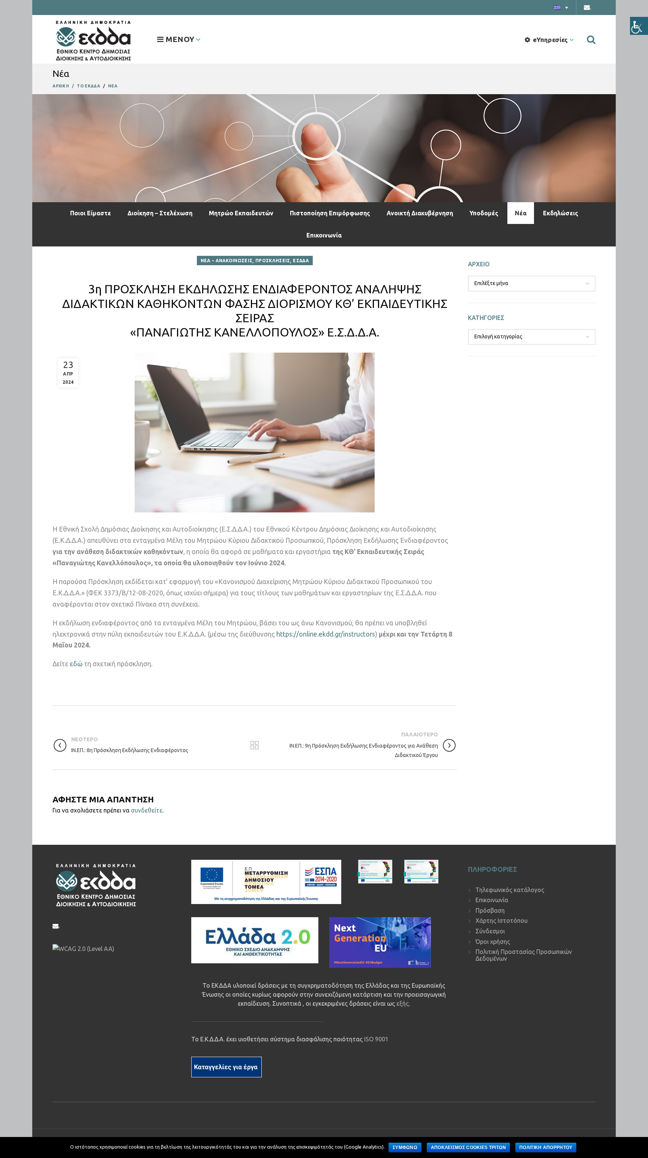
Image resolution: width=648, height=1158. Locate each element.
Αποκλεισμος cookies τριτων (468, 1147)
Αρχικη (60, 86)
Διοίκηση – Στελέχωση (160, 213)
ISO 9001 (376, 1039)
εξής (402, 1003)
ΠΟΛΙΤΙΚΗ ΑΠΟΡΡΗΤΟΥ (545, 1147)
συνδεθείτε (146, 810)
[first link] (591, 39)
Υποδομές (484, 213)
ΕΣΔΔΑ (301, 260)
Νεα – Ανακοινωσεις (226, 260)
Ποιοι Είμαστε (90, 213)
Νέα (520, 213)
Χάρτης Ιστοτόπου (502, 920)
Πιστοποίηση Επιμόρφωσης (330, 213)
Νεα (112, 86)
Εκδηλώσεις (560, 213)
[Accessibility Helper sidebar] (639, 26)
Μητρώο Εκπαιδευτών (241, 213)
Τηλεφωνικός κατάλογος (510, 889)
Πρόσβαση (490, 910)
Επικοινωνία (324, 235)
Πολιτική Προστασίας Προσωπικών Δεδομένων (524, 955)
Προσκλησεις (272, 260)
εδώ (76, 663)
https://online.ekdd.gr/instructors (325, 634)
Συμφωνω (405, 1147)
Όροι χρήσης (493, 941)
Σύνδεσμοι (490, 931)
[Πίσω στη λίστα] (254, 745)
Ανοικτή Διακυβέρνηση (420, 213)
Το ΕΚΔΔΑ (88, 86)
